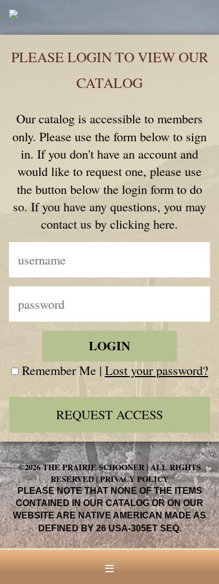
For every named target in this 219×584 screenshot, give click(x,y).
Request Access (109, 414)
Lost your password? (156, 369)
